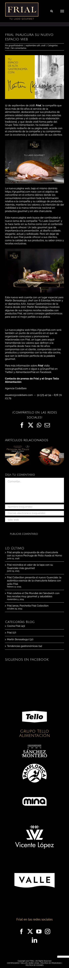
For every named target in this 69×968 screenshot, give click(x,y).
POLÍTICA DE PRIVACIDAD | (51, 963)
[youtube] (39, 931)
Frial (7, 48)
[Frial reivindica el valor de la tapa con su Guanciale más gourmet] (51, 447)
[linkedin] (34, 940)
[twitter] (30, 931)
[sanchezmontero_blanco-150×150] (34, 745)
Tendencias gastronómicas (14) (24, 646)
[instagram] (47, 931)
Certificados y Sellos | (18, 963)
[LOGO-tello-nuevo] (34, 705)
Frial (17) (11, 632)
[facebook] (21, 931)
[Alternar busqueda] (51, 11)
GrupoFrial (48, 368)
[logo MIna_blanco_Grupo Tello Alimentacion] (34, 790)
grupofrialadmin (16, 45)
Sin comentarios (18, 48)
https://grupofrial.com (17, 191)
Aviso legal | (35, 963)
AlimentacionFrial (26, 372)
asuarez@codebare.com (19, 395)
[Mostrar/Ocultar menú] (62, 11)
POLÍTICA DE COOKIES (34, 965)
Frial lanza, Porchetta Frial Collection (28, 605)
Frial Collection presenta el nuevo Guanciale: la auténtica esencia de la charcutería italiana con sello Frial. (34, 580)
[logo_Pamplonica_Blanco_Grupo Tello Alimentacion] (34, 761)
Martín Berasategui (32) (20, 639)
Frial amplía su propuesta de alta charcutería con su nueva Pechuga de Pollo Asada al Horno (34, 554)
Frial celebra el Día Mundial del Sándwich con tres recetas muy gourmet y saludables (33, 595)
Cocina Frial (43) (16, 625)
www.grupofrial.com (16, 368)
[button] (7, 455)
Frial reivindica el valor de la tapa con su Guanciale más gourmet (30, 566)
